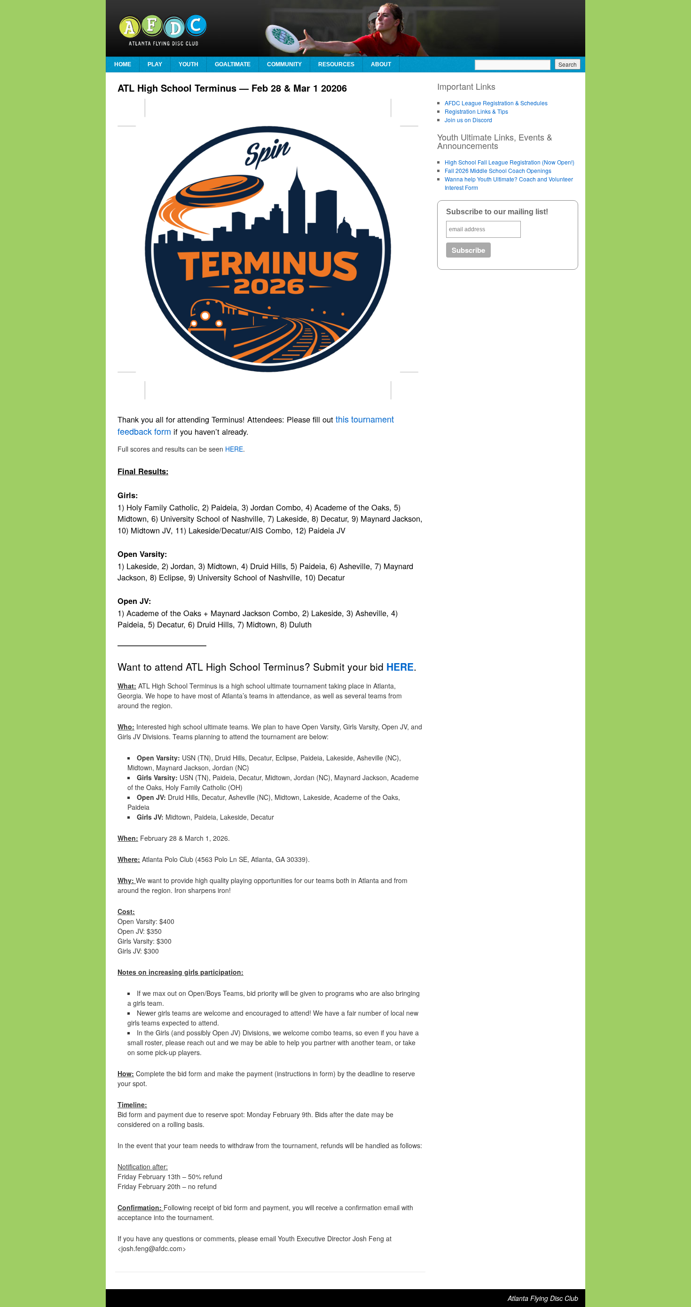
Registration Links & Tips (476, 111)
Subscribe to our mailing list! (497, 212)
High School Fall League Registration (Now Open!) (509, 162)
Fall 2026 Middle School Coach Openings (498, 170)
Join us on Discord (468, 120)
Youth (188, 64)
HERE (234, 449)
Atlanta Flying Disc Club (543, 1298)
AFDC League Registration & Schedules (496, 103)
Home (122, 64)
